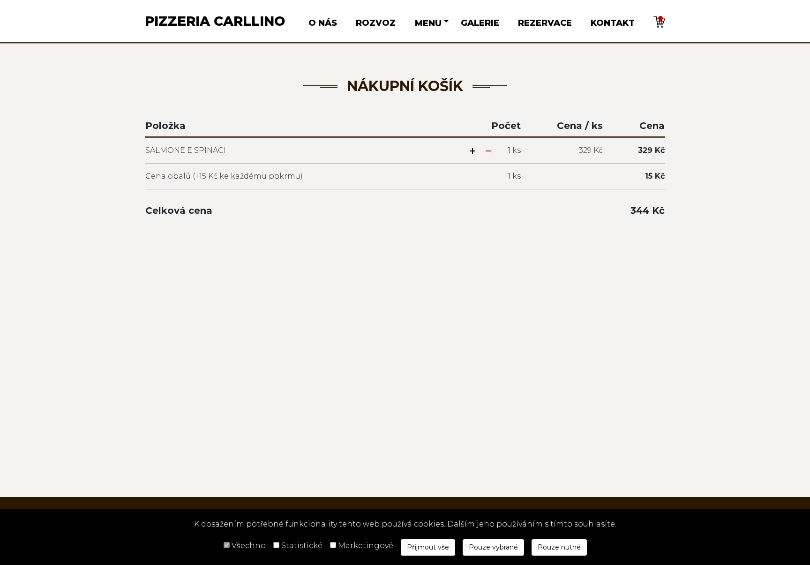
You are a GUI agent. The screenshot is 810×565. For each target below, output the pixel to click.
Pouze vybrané (493, 547)
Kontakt (613, 23)
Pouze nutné (559, 547)
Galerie (480, 23)
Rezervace (545, 23)
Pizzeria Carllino (215, 21)
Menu (428, 23)
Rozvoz (376, 23)
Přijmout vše (428, 547)
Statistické (301, 545)
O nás (322, 23)
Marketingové (365, 545)
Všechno (249, 545)
